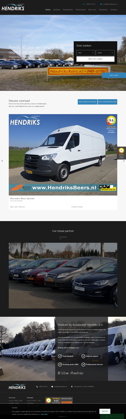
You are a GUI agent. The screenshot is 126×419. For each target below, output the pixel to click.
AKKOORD (105, 411)
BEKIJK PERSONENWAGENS (107, 102)
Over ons (92, 9)
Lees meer (44, 414)
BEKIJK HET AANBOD (95, 59)
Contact (113, 9)
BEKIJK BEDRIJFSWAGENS (87, 102)
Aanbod (56, 9)
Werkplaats (68, 9)
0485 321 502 (90, 4)
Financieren (81, 9)
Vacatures (103, 9)
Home (48, 9)
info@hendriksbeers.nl (110, 4)
